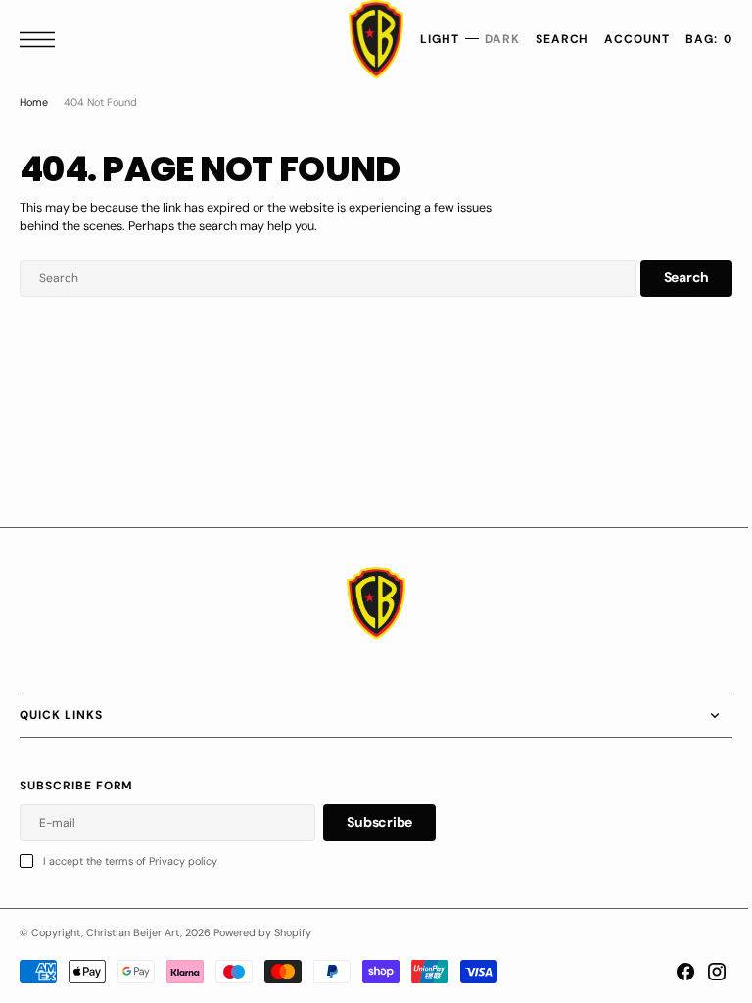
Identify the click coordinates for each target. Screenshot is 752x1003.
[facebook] (670, 971)
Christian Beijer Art (133, 932)
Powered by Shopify (262, 932)
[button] (42, 39)
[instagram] (702, 971)
